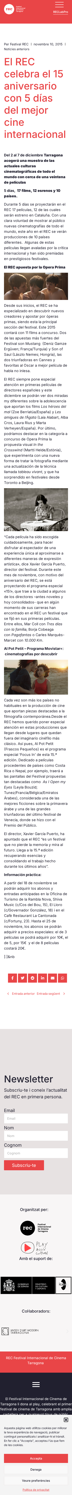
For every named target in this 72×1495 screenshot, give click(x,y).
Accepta (36, 1458)
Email (9, 1110)
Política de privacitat (36, 1489)
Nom (9, 1128)
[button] (66, 1420)
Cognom (13, 1145)
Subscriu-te (24, 1165)
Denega (36, 1469)
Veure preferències (36, 1481)
